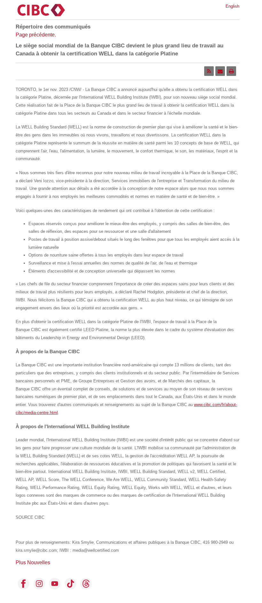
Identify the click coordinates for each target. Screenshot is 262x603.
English (232, 6)
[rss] (209, 71)
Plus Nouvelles (33, 562)
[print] (231, 71)
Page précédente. (36, 34)
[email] (220, 71)
